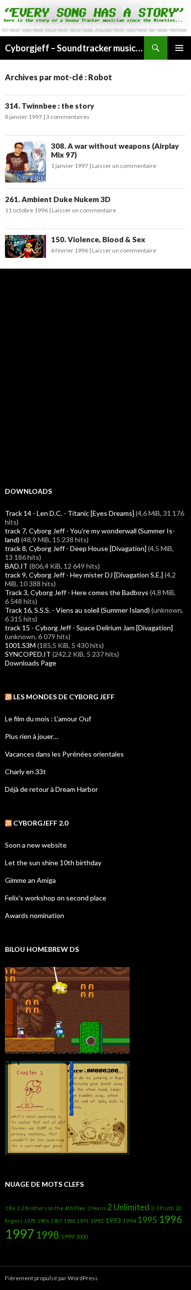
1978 (30, 1221)
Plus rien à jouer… (31, 736)
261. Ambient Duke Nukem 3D (58, 199)
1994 (129, 1220)
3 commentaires (68, 116)
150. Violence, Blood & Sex (98, 239)
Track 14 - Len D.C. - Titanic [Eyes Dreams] (69, 513)
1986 (43, 1221)
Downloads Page (30, 663)
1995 (147, 1220)
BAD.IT (16, 566)
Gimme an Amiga (30, 880)
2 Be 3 (12, 1208)
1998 (47, 1235)
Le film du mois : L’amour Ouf (48, 718)
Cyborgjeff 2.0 (40, 823)
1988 (69, 1221)
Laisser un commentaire (124, 165)
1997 (19, 1234)
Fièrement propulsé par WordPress (51, 1278)
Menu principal (179, 48)
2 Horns (96, 1208)
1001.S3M (20, 645)
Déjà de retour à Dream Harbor (51, 789)
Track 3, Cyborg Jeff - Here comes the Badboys (76, 592)
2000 (82, 1236)
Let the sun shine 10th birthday (53, 862)
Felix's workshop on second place (55, 898)
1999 (67, 1236)
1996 (170, 1219)
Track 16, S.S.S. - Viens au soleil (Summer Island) (77, 610)
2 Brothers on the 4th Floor (53, 1208)
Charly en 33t (25, 771)
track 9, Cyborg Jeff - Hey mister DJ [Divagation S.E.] (84, 575)
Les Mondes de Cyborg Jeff (64, 696)
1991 (83, 1221)
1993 (113, 1220)
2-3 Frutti (162, 1208)
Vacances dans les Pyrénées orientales (64, 754)
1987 (56, 1221)
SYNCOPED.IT (28, 654)
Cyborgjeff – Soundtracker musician (74, 48)
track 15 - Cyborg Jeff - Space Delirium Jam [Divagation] (89, 627)
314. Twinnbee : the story (49, 105)
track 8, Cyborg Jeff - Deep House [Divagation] (75, 548)
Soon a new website (36, 845)
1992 (97, 1220)
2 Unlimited (128, 1207)
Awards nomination (34, 915)
